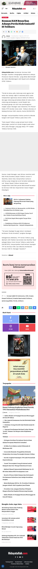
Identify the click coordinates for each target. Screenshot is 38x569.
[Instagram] (11, 328)
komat (31, 296)
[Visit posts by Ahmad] (3, 37)
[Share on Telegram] (14, 31)
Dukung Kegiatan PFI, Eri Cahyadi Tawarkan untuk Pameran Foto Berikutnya (13, 537)
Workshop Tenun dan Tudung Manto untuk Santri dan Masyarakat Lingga (12, 509)
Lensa (29, 520)
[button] (3, 8)
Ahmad (8, 36)
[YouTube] (20, 557)
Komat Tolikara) (7, 298)
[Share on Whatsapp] (11, 31)
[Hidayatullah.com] (19, 8)
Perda (15, 301)
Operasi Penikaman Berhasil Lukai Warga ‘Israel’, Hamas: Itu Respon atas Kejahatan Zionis (18, 431)
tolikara (21, 301)
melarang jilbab (7, 301)
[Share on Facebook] (6, 31)
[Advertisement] (19, 87)
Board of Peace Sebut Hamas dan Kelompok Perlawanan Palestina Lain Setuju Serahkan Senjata (18, 477)
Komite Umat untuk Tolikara (22, 298)
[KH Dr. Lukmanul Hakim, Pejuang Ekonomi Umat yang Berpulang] (8, 201)
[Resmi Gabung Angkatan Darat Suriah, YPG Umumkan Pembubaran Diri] (19, 395)
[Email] (17, 31)
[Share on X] (9, 31)
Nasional (5, 17)
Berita (5, 404)
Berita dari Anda (31, 509)
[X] (27, 319)
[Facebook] (11, 319)
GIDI (26, 296)
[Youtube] (27, 328)
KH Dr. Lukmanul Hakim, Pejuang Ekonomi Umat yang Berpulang (23, 201)
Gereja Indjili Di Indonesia (16, 296)
